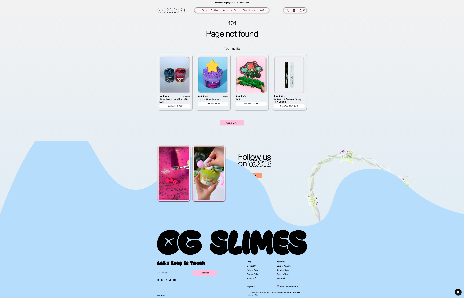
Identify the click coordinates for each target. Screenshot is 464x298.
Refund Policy (253, 270)
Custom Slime (283, 274)
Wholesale (281, 278)
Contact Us (252, 266)
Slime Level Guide (231, 10)
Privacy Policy (253, 274)
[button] (287, 10)
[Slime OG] (171, 10)
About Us (281, 262)
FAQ (262, 10)
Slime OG (264, 292)
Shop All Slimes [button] (231, 123)
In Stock (203, 10)
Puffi (238, 99)
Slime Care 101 (249, 10)
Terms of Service (254, 278)
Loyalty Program (284, 266)
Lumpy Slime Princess (209, 99)
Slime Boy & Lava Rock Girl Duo (173, 100)
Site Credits (161, 295)
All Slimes (215, 10)
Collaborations (283, 270)
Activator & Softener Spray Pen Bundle (287, 100)
